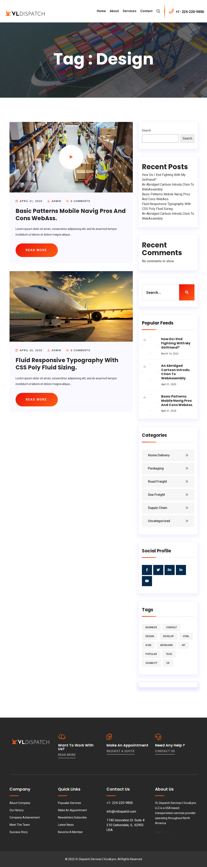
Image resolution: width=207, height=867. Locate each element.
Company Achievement (25, 817)
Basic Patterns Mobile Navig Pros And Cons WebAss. (71, 214)
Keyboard (166, 645)
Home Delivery (159, 455)
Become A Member (70, 832)
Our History (17, 810)
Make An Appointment (72, 810)
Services (129, 11)
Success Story (19, 832)
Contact (146, 11)
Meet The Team (20, 824)
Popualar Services (69, 803)
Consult (171, 627)
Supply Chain (157, 508)
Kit (183, 645)
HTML (186, 636)
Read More (67, 755)
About (114, 11)
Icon (148, 645)
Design (150, 636)
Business (151, 627)
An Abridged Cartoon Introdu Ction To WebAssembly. (175, 372)
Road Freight (157, 481)
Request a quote (121, 751)
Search (146, 130)
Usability (151, 663)
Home (101, 11)
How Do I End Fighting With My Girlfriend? (175, 343)
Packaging (156, 468)
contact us (165, 751)
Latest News (66, 824)
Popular (151, 654)
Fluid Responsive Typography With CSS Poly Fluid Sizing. (67, 363)
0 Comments (80, 201)
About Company (20, 803)
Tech (169, 654)
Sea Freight (156, 495)
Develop (168, 636)
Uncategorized (159, 521)
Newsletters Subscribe (72, 817)
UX (168, 663)
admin (56, 201)
